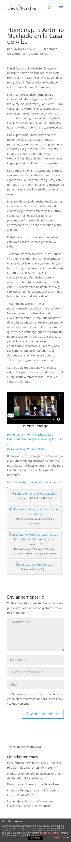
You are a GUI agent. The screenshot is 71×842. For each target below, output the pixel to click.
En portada (50, 49)
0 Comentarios (38, 53)
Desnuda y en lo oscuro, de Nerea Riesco (34, 784)
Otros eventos (16, 53)
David (16, 49)
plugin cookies (61, 837)
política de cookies (50, 833)
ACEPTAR (35, 838)
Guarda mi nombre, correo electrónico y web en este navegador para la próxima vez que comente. (35, 698)
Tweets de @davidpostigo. (24, 747)
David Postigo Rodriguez (27, 448)
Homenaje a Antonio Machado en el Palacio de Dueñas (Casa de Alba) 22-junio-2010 (35, 439)
